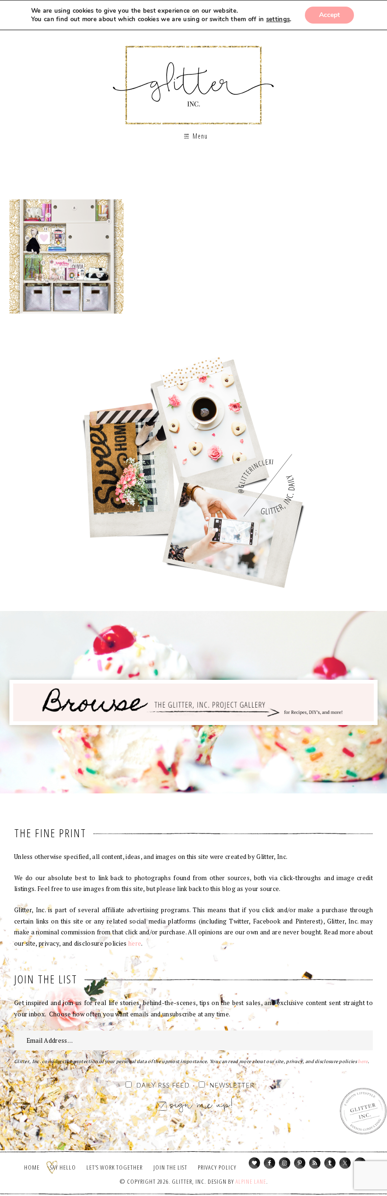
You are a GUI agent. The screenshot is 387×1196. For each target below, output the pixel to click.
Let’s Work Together (114, 1167)
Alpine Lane (251, 1181)
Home (32, 1167)
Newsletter (232, 1086)
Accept (329, 14)
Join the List (170, 1167)
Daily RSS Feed (163, 1086)
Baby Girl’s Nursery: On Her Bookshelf (66, 256)
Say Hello (63, 1167)
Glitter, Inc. (194, 77)
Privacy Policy (217, 1167)
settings (278, 19)
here (134, 943)
